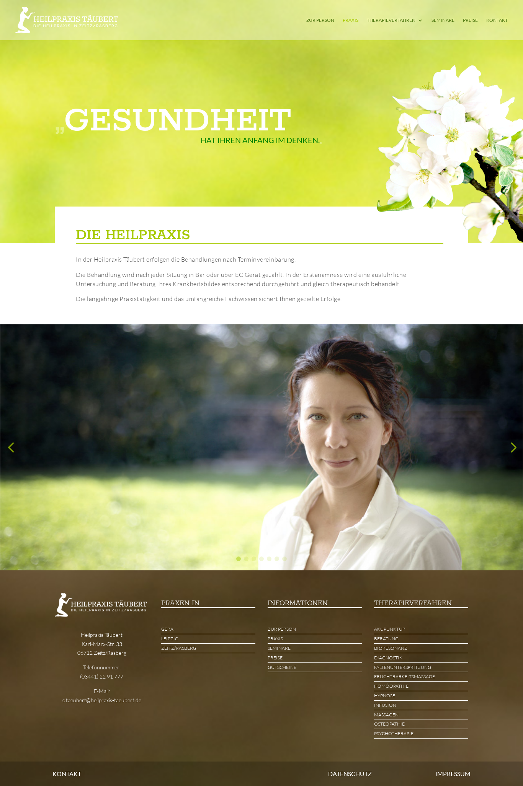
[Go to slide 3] (254, 559)
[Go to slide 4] (261, 559)
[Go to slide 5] (269, 559)
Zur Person (320, 20)
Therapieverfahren (391, 20)
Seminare (442, 20)
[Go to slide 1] (238, 559)
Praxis (350, 20)
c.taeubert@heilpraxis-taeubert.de (101, 700)
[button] (10, 447)
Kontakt (497, 20)
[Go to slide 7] (284, 559)
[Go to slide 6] (277, 559)
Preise (470, 20)
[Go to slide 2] (246, 559)
